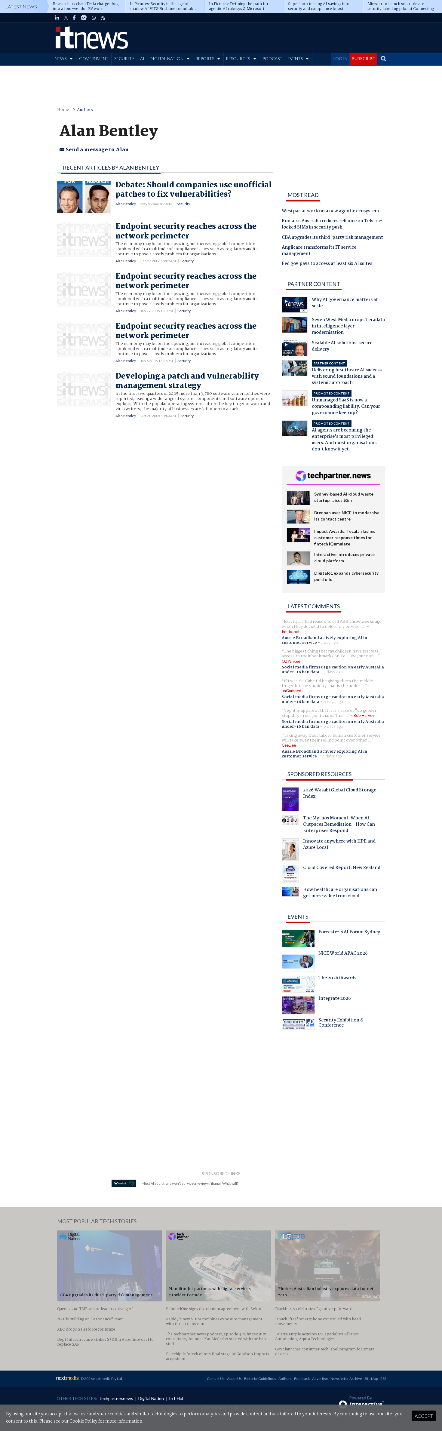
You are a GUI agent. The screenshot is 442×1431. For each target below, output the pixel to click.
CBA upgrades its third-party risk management (332, 238)
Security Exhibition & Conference (341, 1023)
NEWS (60, 58)
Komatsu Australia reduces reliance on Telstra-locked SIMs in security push (332, 224)
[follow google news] (83, 17)
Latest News (21, 6)
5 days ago (333, 672)
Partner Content (313, 284)
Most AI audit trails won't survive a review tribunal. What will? (190, 1183)
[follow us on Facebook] (74, 17)
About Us (234, 1378)
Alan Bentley (125, 203)
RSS (383, 1378)
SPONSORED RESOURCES (319, 774)
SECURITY (124, 58)
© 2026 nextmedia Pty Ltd (101, 1378)
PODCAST (272, 58)
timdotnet (290, 631)
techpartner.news (116, 1398)
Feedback (302, 1378)
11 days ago (331, 756)
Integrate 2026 (334, 999)
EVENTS (295, 58)
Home (63, 110)
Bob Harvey (364, 715)
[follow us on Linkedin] (57, 17)
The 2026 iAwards (337, 979)
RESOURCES (238, 58)
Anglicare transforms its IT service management (319, 250)
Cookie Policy (83, 1421)
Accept (424, 1416)
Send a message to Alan (96, 150)
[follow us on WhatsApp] (93, 17)
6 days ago (333, 702)
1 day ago (329, 642)
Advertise (320, 1378)
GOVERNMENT (94, 58)
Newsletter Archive (346, 1378)
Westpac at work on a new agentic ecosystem (330, 211)
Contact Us (216, 1378)
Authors (85, 110)
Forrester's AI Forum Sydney (349, 933)
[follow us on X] (66, 17)
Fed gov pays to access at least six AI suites (327, 264)
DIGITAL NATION (166, 58)
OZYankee (291, 661)
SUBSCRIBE (363, 58)
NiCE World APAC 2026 (343, 954)
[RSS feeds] (102, 17)
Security (183, 203)
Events (297, 916)
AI (142, 58)
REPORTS (204, 58)
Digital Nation (151, 1398)
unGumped (291, 690)
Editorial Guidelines (260, 1378)
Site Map (371, 1378)
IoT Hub (177, 1398)
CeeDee (289, 745)
